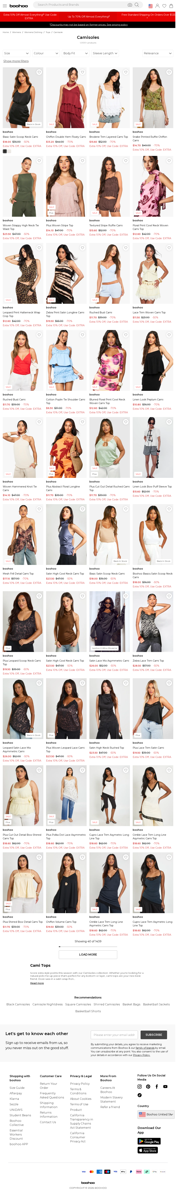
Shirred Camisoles (107, 1004)
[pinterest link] (148, 1087)
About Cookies (80, 1098)
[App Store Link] (149, 1146)
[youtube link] (165, 1087)
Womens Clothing (33, 32)
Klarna (14, 1098)
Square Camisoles (78, 1004)
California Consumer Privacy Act (78, 1137)
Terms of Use (79, 1104)
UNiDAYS (16, 1109)
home (6, 32)
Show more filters (16, 61)
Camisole (58, 32)
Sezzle (14, 1104)
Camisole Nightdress (47, 1004)
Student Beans (20, 1115)
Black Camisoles (18, 1004)
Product (76, 1109)
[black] (5, 151)
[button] (150, 6)
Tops (48, 32)
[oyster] (9, 151)
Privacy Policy (80, 1083)
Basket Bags (131, 1004)
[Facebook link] (157, 1087)
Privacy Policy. (141, 1055)
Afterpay (16, 1093)
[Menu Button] (5, 6)
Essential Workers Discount (16, 1134)
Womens (16, 32)
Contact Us (48, 1122)
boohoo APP (19, 1144)
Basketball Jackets (156, 1004)
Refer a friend (110, 1107)
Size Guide (17, 1087)
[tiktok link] (140, 1095)
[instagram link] (140, 1087)
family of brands (145, 1047)
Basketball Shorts (88, 1011)
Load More (88, 954)
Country (143, 1106)
